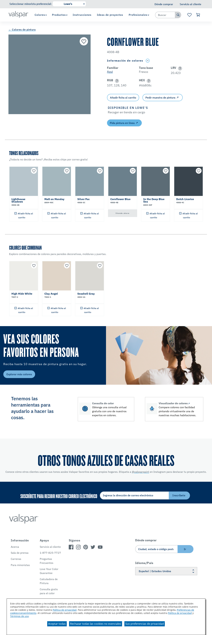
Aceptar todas (57, 624)
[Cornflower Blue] (84, 41)
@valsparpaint (140, 471)
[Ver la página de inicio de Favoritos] (189, 14)
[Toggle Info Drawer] (148, 60)
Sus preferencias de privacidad (144, 624)
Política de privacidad (65, 609)
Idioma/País (144, 563)
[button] (179, 68)
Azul (110, 72)
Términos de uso (19, 616)
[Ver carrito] (198, 14)
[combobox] (165, 15)
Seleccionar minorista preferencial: (30, 3)
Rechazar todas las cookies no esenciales (95, 624)
